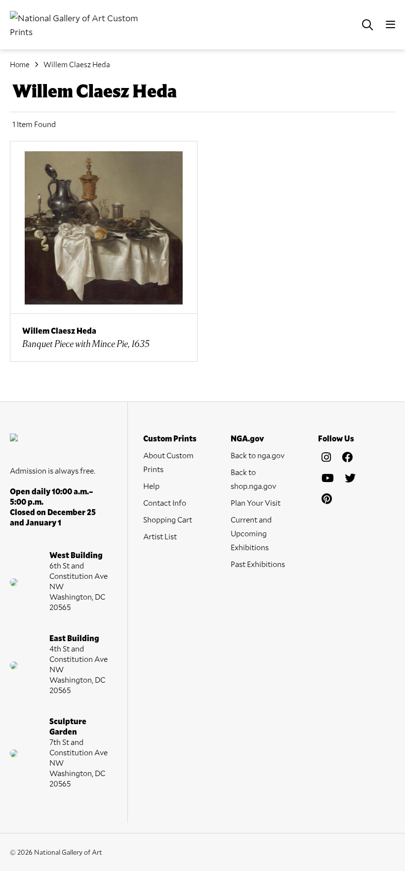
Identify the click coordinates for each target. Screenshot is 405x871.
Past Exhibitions (258, 564)
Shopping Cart (167, 519)
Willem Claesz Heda (76, 64)
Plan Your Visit (256, 502)
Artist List (160, 536)
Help (151, 485)
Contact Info (164, 502)
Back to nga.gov (257, 455)
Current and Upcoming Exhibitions (251, 533)
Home (20, 64)
